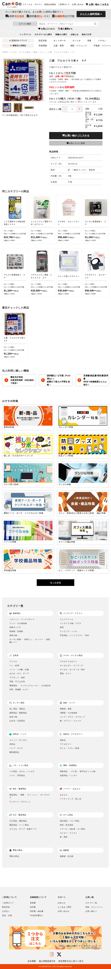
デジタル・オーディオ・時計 (72, 669)
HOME (5, 52)
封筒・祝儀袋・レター (19, 689)
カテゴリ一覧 (91, 903)
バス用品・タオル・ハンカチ (22, 771)
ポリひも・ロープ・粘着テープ (23, 829)
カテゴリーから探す (43, 34)
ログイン (38, 4)
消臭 (89, 40)
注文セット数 (55, 109)
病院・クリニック (78, 45)
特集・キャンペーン (94, 907)
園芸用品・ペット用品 (19, 825)
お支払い (6, 911)
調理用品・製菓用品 (18, 713)
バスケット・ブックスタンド (22, 619)
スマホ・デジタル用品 (21, 52)
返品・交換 (7, 915)
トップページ (25, 34)
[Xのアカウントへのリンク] (59, 954)
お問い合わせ (77, 4)
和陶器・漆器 (65, 709)
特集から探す (61, 34)
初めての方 (86, 34)
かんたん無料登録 (90, 14)
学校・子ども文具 (17, 681)
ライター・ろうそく (68, 833)
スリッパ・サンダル (18, 740)
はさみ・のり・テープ (19, 673)
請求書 (33, 907)
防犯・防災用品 (66, 825)
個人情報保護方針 (47, 961)
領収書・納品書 (37, 911)
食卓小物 (13, 717)
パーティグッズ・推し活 (70, 799)
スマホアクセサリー (68, 661)
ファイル (13, 661)
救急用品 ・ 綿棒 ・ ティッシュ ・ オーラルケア (29, 796)
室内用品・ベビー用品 (69, 821)
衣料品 (12, 744)
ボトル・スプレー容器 (69, 748)
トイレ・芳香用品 (17, 775)
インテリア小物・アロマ (70, 623)
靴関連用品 (14, 752)
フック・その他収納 (18, 623)
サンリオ (76, 40)
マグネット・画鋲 (17, 677)
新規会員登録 (50, 4)
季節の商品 (14, 856)
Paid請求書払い (37, 915)
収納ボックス (15, 627)
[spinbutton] (72, 109)
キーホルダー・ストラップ (71, 665)
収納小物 (13, 635)
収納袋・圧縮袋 (16, 631)
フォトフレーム (66, 619)
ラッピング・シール (68, 631)
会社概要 (32, 961)
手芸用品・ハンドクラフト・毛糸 (74, 635)
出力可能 (64, 16)
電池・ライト (39, 52)
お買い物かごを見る (99, 4)
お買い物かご (91, 911)
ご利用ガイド (64, 4)
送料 (16, 16)
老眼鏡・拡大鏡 (66, 856)
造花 (62, 627)
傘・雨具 (64, 837)
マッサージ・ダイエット (20, 802)
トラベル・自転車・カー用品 (72, 829)
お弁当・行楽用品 (17, 721)
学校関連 (43, 45)
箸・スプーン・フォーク (70, 721)
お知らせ (74, 34)
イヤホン (102, 40)
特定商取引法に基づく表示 (70, 961)
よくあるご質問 (64, 907)
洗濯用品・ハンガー (68, 775)
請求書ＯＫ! (39, 16)
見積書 (33, 903)
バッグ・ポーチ (16, 748)
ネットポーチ (59, 40)
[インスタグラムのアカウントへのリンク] (51, 954)
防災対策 (43, 40)
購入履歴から (67, 29)
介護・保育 (58, 45)
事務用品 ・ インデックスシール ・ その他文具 (30, 685)
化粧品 (63, 740)
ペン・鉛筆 (14, 665)
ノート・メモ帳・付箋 (19, 669)
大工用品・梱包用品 (18, 821)
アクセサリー (65, 744)
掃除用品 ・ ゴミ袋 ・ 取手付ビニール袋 (77, 771)
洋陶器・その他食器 (68, 713)
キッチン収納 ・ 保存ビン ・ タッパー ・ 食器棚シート (29, 640)
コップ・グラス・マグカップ (72, 717)
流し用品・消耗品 (17, 709)
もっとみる (55, 582)
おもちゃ (64, 795)
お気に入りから (48, 29)
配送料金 (6, 907)
